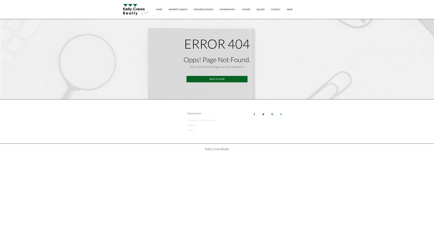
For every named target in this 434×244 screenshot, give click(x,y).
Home (159, 9)
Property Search (178, 9)
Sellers (260, 9)
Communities (227, 9)
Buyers (246, 9)
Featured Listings (203, 9)
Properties (191, 125)
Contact (275, 9)
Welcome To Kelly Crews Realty (200, 120)
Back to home (217, 79)
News (290, 9)
